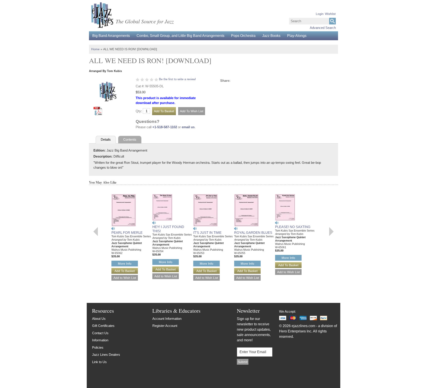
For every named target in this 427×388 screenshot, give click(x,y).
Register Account (164, 326)
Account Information (166, 318)
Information (100, 340)
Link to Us (99, 362)
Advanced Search (323, 28)
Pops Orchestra (243, 36)
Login (320, 14)
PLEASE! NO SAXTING (292, 227)
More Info (124, 263)
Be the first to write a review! (177, 79)
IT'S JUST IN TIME (207, 232)
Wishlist (330, 14)
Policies (97, 347)
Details (106, 139)
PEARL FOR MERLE (127, 232)
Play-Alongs (296, 36)
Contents (129, 139)
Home (95, 49)
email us (188, 127)
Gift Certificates (103, 326)
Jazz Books (271, 36)
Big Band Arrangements (111, 36)
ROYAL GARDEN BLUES (253, 232)
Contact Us (100, 333)
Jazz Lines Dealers (106, 354)
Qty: (139, 111)
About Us (99, 318)
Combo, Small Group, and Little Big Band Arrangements (180, 36)
